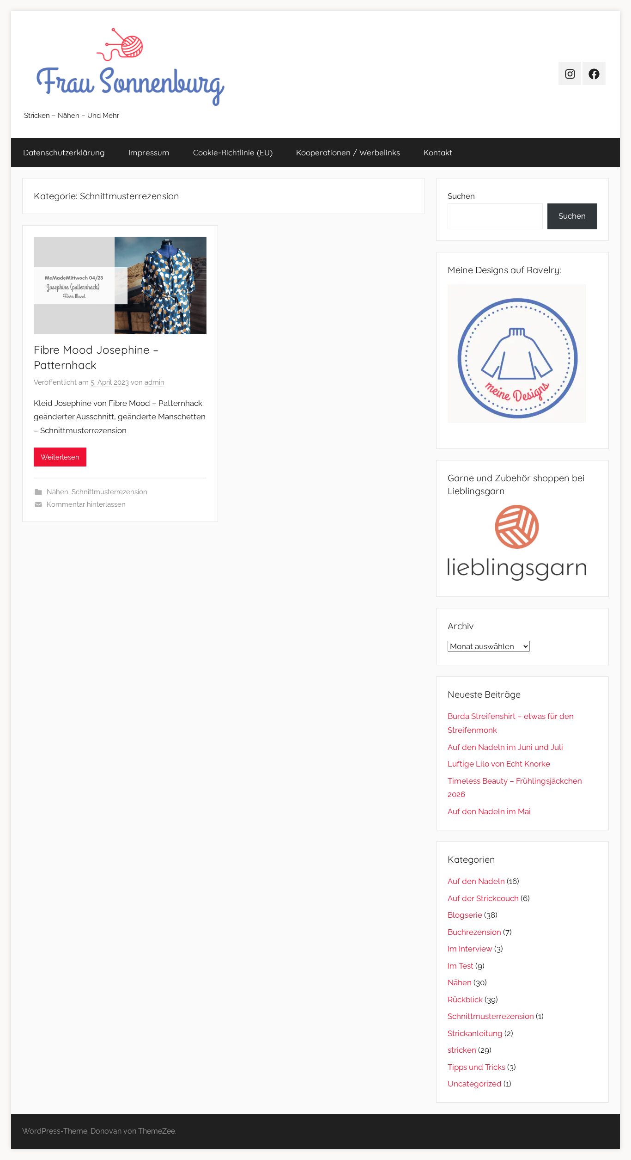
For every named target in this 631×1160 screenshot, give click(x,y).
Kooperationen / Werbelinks (348, 152)
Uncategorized (475, 1083)
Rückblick (465, 999)
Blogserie (465, 915)
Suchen (461, 196)
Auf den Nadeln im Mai (489, 811)
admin (154, 382)
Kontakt (438, 152)
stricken (462, 1050)
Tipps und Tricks (476, 1067)
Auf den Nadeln (476, 881)
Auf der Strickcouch (483, 898)
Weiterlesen (60, 457)
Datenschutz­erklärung (64, 152)
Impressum (149, 152)
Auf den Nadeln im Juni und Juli (505, 747)
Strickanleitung (475, 1033)
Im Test (460, 965)
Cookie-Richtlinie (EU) (233, 152)
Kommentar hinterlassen (86, 504)
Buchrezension (474, 932)
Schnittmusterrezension (109, 492)
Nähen (57, 492)
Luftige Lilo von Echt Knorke (499, 763)
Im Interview (470, 948)
